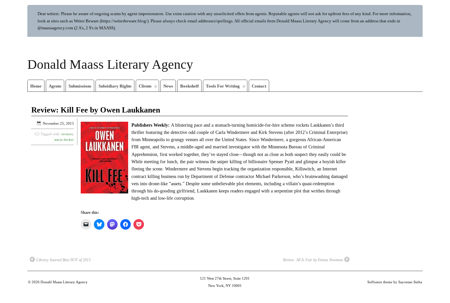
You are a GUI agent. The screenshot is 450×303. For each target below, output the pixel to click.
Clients (145, 86)
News (168, 86)
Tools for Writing (223, 86)
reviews (67, 134)
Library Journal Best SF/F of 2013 (63, 260)
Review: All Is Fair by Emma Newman (313, 260)
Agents (55, 86)
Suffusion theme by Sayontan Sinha (394, 282)
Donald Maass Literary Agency (110, 64)
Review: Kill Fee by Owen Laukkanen (95, 110)
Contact (259, 86)
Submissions (80, 86)
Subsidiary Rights (114, 86)
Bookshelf (189, 86)
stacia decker (64, 139)
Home (36, 86)
